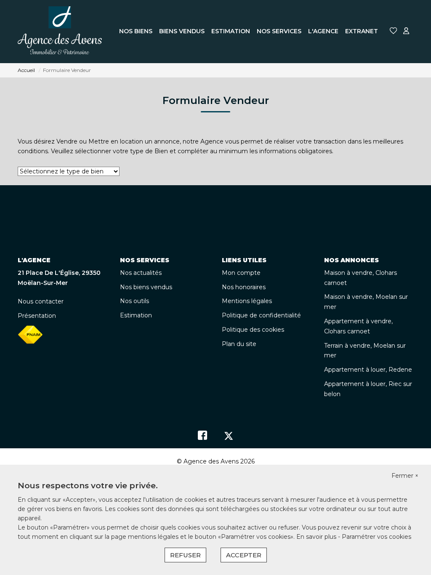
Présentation (37, 315)
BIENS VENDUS (182, 31)
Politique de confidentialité (261, 315)
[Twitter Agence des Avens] (229, 437)
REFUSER (185, 555)
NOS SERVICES (279, 31)
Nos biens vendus (146, 287)
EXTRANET (361, 31)
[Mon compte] (406, 31)
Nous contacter (41, 301)
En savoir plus (317, 536)
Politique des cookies (253, 329)
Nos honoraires (244, 287)
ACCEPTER (243, 555)
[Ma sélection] (393, 31)
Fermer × (404, 475)
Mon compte (241, 273)
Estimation (136, 315)
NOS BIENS (135, 31)
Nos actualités (141, 273)
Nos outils (134, 301)
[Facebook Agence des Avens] (202, 437)
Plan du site (239, 344)
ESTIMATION (230, 31)
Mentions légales (247, 301)
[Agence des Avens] (60, 31)
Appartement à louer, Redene (368, 369)
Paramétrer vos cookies (376, 536)
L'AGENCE (323, 31)
